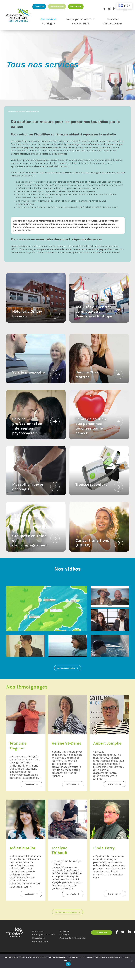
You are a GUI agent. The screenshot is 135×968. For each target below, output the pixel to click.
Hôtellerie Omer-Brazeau (27, 313)
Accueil (11, 111)
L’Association (80, 23)
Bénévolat (113, 19)
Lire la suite (29, 784)
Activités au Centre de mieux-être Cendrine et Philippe (93, 311)
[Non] (131, 961)
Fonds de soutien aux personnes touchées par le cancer (91, 426)
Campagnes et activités (80, 19)
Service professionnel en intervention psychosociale (27, 426)
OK (68, 964)
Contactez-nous (57, 7)
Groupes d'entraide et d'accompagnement (30, 540)
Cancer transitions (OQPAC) (92, 542)
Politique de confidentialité (72, 938)
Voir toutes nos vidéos (66, 668)
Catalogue (48, 23)
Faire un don (75, 7)
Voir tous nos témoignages (66, 912)
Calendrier (39, 7)
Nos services (48, 19)
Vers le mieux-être (111, 182)
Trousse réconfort (91, 484)
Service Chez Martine (87, 374)
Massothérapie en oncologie (28, 486)
